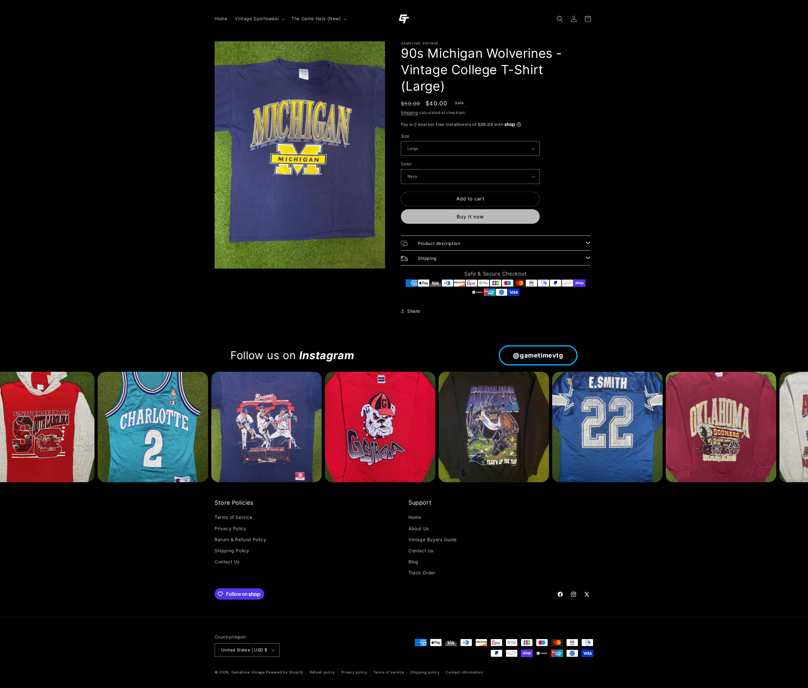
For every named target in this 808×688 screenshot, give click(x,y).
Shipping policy (425, 672)
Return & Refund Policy (240, 539)
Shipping (409, 112)
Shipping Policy (232, 550)
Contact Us (227, 561)
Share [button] (413, 311)
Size (405, 136)
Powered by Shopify (285, 672)
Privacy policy (354, 672)
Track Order (422, 572)
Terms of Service (233, 517)
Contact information (464, 672)
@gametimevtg (538, 355)
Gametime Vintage (248, 672)
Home (414, 517)
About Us (418, 528)
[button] (259, 18)
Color (406, 163)
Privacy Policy (230, 528)
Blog (413, 561)
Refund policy (322, 672)
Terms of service (388, 672)
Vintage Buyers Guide (432, 539)
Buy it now (470, 217)
